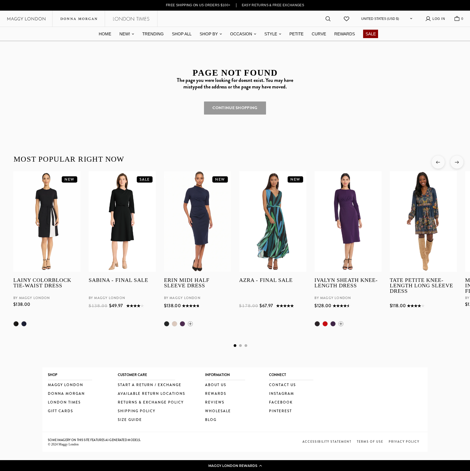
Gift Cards (60, 411)
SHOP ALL (181, 34)
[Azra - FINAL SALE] (272, 221)
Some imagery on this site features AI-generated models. (94, 440)
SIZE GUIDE (130, 420)
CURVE (319, 34)
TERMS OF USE (370, 441)
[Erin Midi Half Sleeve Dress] (197, 221)
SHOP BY (209, 34)
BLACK (16, 324)
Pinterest (280, 411)
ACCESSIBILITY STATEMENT (326, 441)
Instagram (281, 394)
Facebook (281, 402)
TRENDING (153, 34)
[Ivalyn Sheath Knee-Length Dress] (348, 221)
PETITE (296, 34)
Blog (211, 420)
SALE (371, 34)
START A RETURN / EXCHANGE (149, 385)
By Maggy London (31, 298)
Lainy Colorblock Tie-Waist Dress (42, 283)
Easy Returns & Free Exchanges (273, 5)
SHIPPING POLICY (136, 411)
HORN (174, 324)
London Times (64, 402)
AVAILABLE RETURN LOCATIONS (151, 394)
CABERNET (325, 324)
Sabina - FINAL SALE (118, 280)
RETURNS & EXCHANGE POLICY (151, 402)
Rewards (215, 394)
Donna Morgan (66, 394)
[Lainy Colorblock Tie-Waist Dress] (47, 221)
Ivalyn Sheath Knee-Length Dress (346, 283)
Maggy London (65, 385)
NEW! (124, 34)
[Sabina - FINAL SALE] (122, 221)
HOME (105, 34)
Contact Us (282, 385)
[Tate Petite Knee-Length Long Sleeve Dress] (423, 221)
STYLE (270, 34)
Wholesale (218, 411)
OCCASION (241, 34)
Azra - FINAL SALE (266, 280)
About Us (215, 385)
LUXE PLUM (182, 324)
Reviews (214, 402)
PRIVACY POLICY (404, 441)
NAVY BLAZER (24, 324)
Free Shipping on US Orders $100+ (198, 5)
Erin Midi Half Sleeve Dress (186, 283)
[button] (235, 465)
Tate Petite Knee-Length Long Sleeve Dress (421, 286)
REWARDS (344, 34)
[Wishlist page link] (346, 18)
